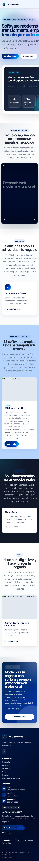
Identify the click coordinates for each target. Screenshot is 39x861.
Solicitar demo (10, 56)
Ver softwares (29, 56)
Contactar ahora (19, 717)
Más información (14, 309)
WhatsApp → (7, 833)
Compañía (6, 762)
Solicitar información (13, 828)
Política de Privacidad (11, 778)
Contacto (6, 775)
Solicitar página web (19, 204)
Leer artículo (12, 641)
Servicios (6, 765)
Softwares (6, 768)
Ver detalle (11, 444)
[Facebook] (4, 751)
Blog (4, 772)
